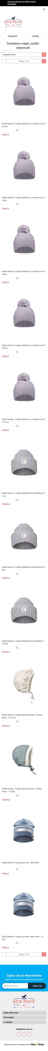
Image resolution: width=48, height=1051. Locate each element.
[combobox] (24, 54)
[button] (24, 1013)
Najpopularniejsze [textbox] (9, 55)
